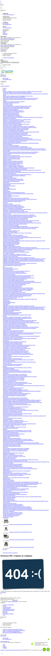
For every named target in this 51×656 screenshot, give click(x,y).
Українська (8, 62)
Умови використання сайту (9, 609)
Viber (4, 644)
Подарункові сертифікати (8, 613)
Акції (4, 89)
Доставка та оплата (7, 607)
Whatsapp (5, 647)
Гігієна (4, 90)
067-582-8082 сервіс (7, 24)
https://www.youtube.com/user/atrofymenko (11, 631)
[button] (25, 3)
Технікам (5, 429)
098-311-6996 (6, 23)
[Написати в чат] (48, 649)
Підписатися (15, 600)
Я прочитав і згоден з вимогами (14, 601)
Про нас (4, 605)
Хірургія (5, 315)
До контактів (3, 50)
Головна (4, 88)
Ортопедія (5, 202)
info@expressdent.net (7, 27)
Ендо (4, 266)
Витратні (5, 366)
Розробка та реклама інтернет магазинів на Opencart (11, 650)
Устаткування (6, 340)
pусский (17, 62)
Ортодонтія (5, 396)
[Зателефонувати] (44, 649)
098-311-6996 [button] (3, 635)
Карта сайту (5, 612)
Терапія (4, 100)
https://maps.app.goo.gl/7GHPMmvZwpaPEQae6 (13, 632)
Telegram (5, 646)
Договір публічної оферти (8, 14)
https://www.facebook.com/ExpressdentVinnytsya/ (13, 629)
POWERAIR (5, 517)
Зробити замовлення (4, 86)
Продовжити (3, 592)
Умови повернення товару (8, 610)
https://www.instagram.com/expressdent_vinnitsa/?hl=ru (14, 630)
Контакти (5, 549)
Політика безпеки (7, 608)
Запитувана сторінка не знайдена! (10, 552)
